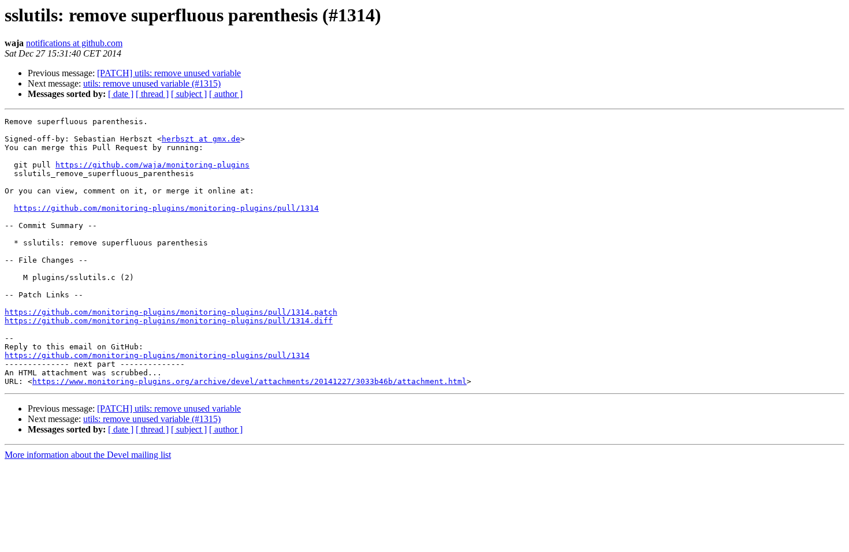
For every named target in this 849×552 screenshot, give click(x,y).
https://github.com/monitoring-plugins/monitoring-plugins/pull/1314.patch (171, 312)
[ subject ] (189, 94)
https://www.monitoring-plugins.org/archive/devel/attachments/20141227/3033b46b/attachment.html (249, 381)
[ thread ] (152, 94)
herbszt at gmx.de (201, 139)
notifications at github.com (74, 43)
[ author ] (226, 94)
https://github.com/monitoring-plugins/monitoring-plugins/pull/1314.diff (169, 320)
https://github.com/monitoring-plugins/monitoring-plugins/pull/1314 (166, 208)
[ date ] (120, 94)
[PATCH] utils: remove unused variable (169, 73)
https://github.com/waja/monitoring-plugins (152, 165)
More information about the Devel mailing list (88, 455)
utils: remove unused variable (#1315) (152, 83)
